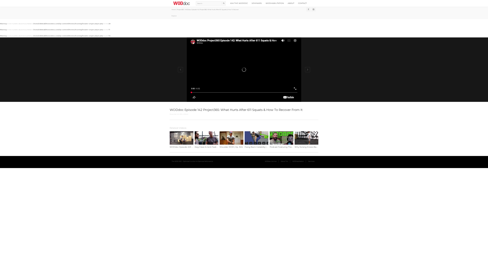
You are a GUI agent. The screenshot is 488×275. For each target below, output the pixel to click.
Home (174, 9)
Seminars (257, 3)
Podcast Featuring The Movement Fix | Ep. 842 (292, 147)
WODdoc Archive (271, 161)
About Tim (284, 161)
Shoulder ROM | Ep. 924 (231, 147)
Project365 (180, 9)
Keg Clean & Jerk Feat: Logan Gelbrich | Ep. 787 (218, 147)
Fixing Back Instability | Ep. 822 (259, 147)
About (291, 3)
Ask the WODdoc (239, 3)
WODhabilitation (275, 3)
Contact (302, 3)
